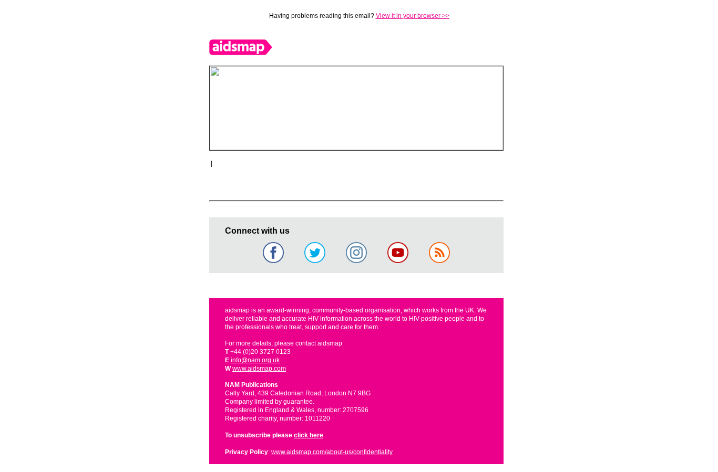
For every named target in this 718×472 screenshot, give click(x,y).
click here (308, 435)
